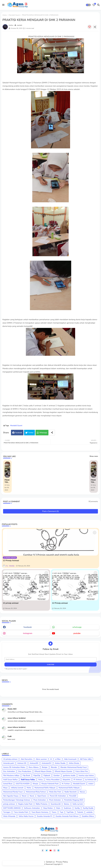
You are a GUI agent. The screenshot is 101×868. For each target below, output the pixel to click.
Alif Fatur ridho (86, 759)
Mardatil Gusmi (14, 15)
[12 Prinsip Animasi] (50, 542)
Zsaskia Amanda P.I (44, 816)
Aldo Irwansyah (70, 759)
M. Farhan (66, 783)
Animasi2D (34, 763)
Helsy (40, 779)
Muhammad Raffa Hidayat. (69, 788)
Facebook (18, 433)
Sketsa (66, 804)
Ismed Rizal (7, 783)
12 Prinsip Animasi (11, 560)
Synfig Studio (88, 808)
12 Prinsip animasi (60, 603)
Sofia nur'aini (78, 804)
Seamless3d (55, 804)
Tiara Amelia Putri (21, 812)
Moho (29, 788)
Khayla (35, 783)
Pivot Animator (55, 800)
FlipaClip (36, 775)
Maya (5, 788)
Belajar (45, 767)
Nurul (32, 796)
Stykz (58, 808)
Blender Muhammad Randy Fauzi (73, 767)
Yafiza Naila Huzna (26, 816)
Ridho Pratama (41, 804)
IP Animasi (78, 779)
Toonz (54, 812)
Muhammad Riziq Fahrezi (36, 792)
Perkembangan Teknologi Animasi (16, 800)
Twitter (31, 433)
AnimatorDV (46, 763)
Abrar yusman (41, 759)
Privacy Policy (62, 862)
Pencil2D (72, 796)
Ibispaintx (66, 779)
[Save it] (89, 27)
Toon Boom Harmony (39, 812)
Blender (54, 767)
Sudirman (67, 808)
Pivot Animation (39, 800)
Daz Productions (24, 771)
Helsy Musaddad (52, 779)
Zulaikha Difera (88, 816)
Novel (24, 796)
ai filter (58, 759)
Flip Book (26, 775)
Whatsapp (43, 433)
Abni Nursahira (26, 759)
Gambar (56, 775)
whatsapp (76, 627)
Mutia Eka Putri (55, 792)
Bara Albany (34, 767)
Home (4, 15)
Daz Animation (9, 771)
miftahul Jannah (17, 788)
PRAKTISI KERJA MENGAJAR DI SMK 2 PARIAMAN (7, 481)
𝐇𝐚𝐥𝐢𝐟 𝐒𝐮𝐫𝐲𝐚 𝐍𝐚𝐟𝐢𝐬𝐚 (28, 779)
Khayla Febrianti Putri (50, 783)
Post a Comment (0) (50, 511)
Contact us (50, 862)
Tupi (61, 812)
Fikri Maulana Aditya (11, 775)
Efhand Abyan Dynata (63, 771)
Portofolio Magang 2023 (73, 800)
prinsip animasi (9, 804)
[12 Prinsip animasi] (75, 585)
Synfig (77, 808)
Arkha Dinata (74, 763)
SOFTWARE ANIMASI (12, 808)
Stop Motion (48, 808)
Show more (94, 456)
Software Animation (32, 808)
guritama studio (69, 775)
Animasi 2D (21, 763)
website (89, 812)
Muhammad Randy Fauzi (13, 792)
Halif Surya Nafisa (10, 779)
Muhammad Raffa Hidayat (44, 788)
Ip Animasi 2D (90, 779)
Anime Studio (60, 763)
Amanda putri (8, 763)
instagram (27, 633)
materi (90, 783)
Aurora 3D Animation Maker (14, 767)
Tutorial (80, 812)
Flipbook (46, 775)
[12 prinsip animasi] (26, 585)
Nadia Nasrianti (70, 792)
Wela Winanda (9, 816)
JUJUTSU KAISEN (22, 783)
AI (51, 759)
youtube (77, 633)
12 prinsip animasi (10, 603)
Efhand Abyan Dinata (43, 771)
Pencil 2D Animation (58, 796)
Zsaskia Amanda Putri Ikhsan (67, 816)
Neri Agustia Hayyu (10, 796)
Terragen (6, 812)
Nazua (82, 792)
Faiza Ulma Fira (82, 771)
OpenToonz (41, 796)
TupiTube (70, 812)
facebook (28, 627)
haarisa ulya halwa (86, 775)
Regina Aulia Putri (25, 804)
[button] (88, 5)
